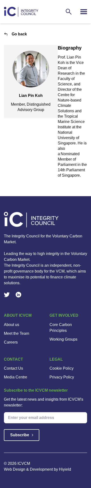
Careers (11, 342)
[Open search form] (69, 12)
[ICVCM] (45, 219)
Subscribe (19, 435)
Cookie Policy (62, 368)
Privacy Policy (62, 377)
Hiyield (65, 469)
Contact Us (13, 368)
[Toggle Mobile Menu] (83, 11)
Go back (19, 34)
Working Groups (63, 339)
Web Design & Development (29, 469)
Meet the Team (16, 333)
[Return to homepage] (21, 11)
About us (11, 325)
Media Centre (15, 377)
